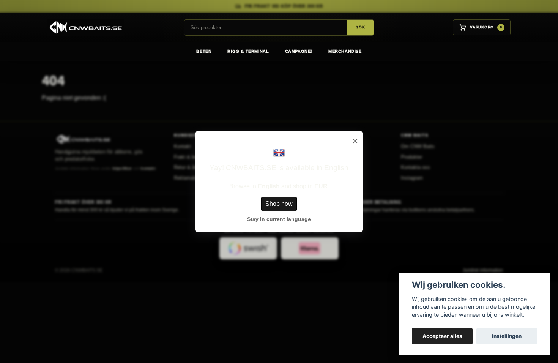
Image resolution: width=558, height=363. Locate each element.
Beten (203, 51)
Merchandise (345, 51)
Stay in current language (279, 219)
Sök (360, 27)
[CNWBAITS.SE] (82, 27)
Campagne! (298, 51)
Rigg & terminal (248, 51)
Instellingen (507, 336)
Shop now (279, 203)
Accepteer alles (442, 336)
